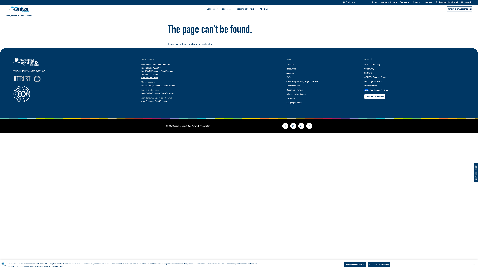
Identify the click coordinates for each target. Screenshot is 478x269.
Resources (291, 69)
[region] (239, 264)
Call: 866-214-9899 (149, 74)
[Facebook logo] (285, 126)
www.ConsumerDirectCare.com (154, 101)
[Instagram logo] (293, 126)
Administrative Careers (296, 94)
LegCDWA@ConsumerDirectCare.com (157, 93)
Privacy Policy (370, 86)
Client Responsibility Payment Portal (302, 81)
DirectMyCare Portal (373, 81)
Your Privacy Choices (379, 90)
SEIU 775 (368, 73)
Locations (427, 2)
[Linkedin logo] (301, 126)
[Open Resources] (232, 8)
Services (290, 64)
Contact (416, 2)
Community (369, 69)
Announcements (293, 86)
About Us (290, 73)
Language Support (388, 2)
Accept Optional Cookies (379, 264)
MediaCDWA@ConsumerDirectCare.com (158, 85)
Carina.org (405, 2)
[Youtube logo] (309, 126)
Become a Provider (294, 90)
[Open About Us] (270, 8)
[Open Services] (216, 8)
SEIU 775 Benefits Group (375, 77)
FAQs (288, 77)
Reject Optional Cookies (355, 264)
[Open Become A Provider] (256, 8)
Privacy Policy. (58, 266)
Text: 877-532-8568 (149, 77)
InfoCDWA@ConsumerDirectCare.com (157, 71)
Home (374, 2)
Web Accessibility (372, 64)
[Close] (474, 264)
